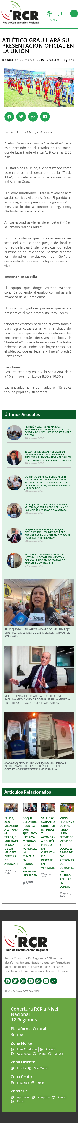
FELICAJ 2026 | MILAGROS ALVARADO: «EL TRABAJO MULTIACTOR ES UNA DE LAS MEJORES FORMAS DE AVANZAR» (46, 507)
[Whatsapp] (38, 981)
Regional (68, 60)
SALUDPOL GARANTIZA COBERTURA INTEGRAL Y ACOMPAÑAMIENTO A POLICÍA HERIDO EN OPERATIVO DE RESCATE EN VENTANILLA (45, 559)
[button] (9, 117)
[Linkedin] (46, 981)
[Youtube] (30, 981)
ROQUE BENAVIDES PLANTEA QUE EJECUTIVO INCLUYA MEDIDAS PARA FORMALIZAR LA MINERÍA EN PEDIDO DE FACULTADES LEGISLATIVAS (47, 534)
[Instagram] (23, 981)
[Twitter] (15, 981)
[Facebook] (7, 981)
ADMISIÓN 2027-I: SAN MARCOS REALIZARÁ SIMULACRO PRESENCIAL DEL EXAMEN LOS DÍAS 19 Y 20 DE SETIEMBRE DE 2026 (48, 431)
